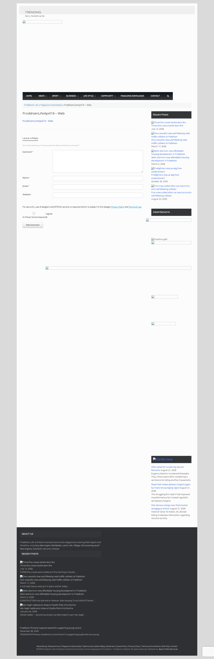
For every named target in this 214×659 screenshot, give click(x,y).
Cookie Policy (121, 646)
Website (27, 194)
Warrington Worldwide (51, 545)
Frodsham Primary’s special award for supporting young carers (50, 628)
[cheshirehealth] (163, 324)
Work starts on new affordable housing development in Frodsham (52, 594)
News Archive (54, 646)
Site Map (166, 646)
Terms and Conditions (150, 646)
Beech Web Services (168, 649)
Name (26, 178)
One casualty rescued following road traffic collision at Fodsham (51, 580)
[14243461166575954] (164, 298)
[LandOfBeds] (171, 244)
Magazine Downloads (71, 646)
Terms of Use (135, 207)
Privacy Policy (117, 207)
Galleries (110, 646)
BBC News (167, 459)
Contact (174, 646)
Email (26, 186)
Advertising (42, 646)
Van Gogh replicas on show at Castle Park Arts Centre (46, 608)
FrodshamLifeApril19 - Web (38, 121)
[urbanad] (118, 269)
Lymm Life (67, 545)
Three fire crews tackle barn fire (167, 126)
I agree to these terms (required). (37, 215)
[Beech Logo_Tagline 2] (168, 221)
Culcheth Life (39, 549)
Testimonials (87, 646)
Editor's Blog (99, 646)
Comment (28, 152)
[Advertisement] (107, 64)
